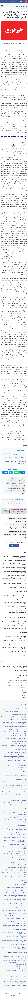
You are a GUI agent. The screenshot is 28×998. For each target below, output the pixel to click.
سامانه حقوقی (24, 690)
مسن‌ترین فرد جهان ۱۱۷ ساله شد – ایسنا (17, 797)
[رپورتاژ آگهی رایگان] (14, 511)
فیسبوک (5, 472)
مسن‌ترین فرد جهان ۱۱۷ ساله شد (18, 800)
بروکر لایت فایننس (23, 675)
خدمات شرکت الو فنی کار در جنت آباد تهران (18, 680)
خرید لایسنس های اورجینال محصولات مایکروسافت (16, 685)
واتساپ (17, 472)
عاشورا (7, 524)
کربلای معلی (22, 534)
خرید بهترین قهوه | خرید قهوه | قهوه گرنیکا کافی (17, 682)
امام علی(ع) (11, 518)
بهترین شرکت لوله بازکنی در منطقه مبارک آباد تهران (16, 677)
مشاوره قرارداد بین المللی (21, 695)
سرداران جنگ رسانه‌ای (21, 779)
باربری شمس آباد (23, 672)
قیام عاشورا (13, 528)
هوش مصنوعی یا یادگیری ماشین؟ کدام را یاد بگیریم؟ (14, 970)
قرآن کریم (22, 528)
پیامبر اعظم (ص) (20, 521)
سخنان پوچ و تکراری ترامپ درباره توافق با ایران (15, 785)
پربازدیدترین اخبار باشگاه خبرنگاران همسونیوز (16, 775)
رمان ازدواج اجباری (23, 687)
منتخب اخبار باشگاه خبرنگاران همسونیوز (17, 952)
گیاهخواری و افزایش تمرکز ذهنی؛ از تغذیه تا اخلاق (15, 976)
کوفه (14, 534)
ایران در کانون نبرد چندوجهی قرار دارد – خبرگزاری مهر (14, 802)
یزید (24, 537)
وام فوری (25, 697)
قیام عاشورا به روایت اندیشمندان (17, 531)
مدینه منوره (6, 534)
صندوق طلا (24, 692)
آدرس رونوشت (14, 545)
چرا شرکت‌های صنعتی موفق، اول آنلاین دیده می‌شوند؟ (14, 960)
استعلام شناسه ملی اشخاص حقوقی (18, 979)
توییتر (11, 472)
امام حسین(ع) (21, 518)
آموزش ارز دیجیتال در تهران (21, 670)
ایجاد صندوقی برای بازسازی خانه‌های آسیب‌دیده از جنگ (14, 791)
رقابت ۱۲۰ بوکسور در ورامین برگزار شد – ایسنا (15, 804)
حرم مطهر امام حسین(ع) (18, 524)
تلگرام (23, 472)
